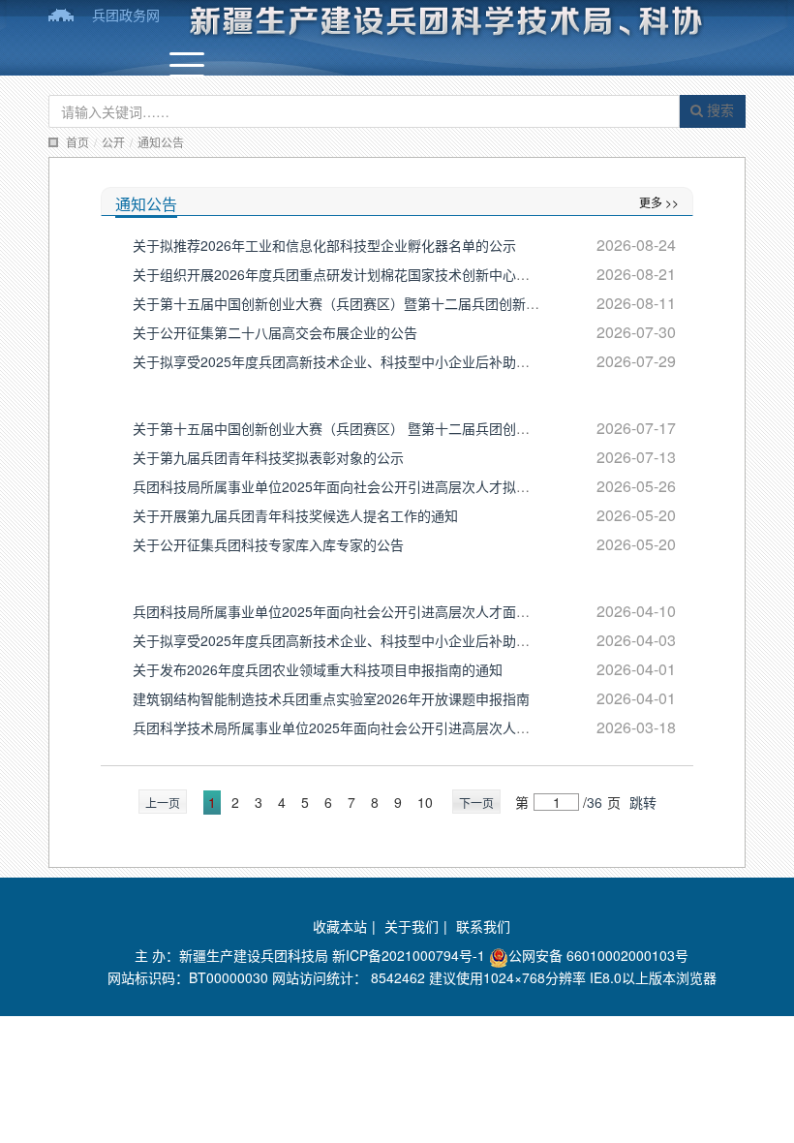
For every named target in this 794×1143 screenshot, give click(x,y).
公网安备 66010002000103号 (598, 955)
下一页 (476, 802)
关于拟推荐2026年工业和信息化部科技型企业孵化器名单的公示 (324, 245)
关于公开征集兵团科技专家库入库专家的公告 (268, 544)
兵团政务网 (126, 14)
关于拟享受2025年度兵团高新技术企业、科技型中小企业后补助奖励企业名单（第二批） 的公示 (421, 361)
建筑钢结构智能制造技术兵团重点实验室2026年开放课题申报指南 (331, 698)
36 (594, 802)
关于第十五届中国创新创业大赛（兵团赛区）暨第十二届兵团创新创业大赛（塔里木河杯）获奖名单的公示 (451, 303)
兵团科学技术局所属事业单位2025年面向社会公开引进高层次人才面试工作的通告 (379, 727)
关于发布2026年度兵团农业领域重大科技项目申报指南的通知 (318, 669)
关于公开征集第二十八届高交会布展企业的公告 (275, 332)
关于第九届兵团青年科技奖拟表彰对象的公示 (268, 457)
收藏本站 (340, 926)
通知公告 (160, 142)
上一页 (162, 802)
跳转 (643, 802)
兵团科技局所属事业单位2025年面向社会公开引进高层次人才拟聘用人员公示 (365, 486)
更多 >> (659, 202)
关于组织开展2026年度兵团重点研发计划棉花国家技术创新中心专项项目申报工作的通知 (399, 274)
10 (425, 802)
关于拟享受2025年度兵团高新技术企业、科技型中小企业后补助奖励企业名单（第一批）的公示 (419, 640)
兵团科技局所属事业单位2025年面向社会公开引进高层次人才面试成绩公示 (358, 611)
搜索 (718, 109)
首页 (77, 142)
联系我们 (483, 926)
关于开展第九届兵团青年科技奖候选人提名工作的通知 (295, 515)
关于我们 (411, 926)
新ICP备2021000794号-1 (408, 955)
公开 (113, 142)
